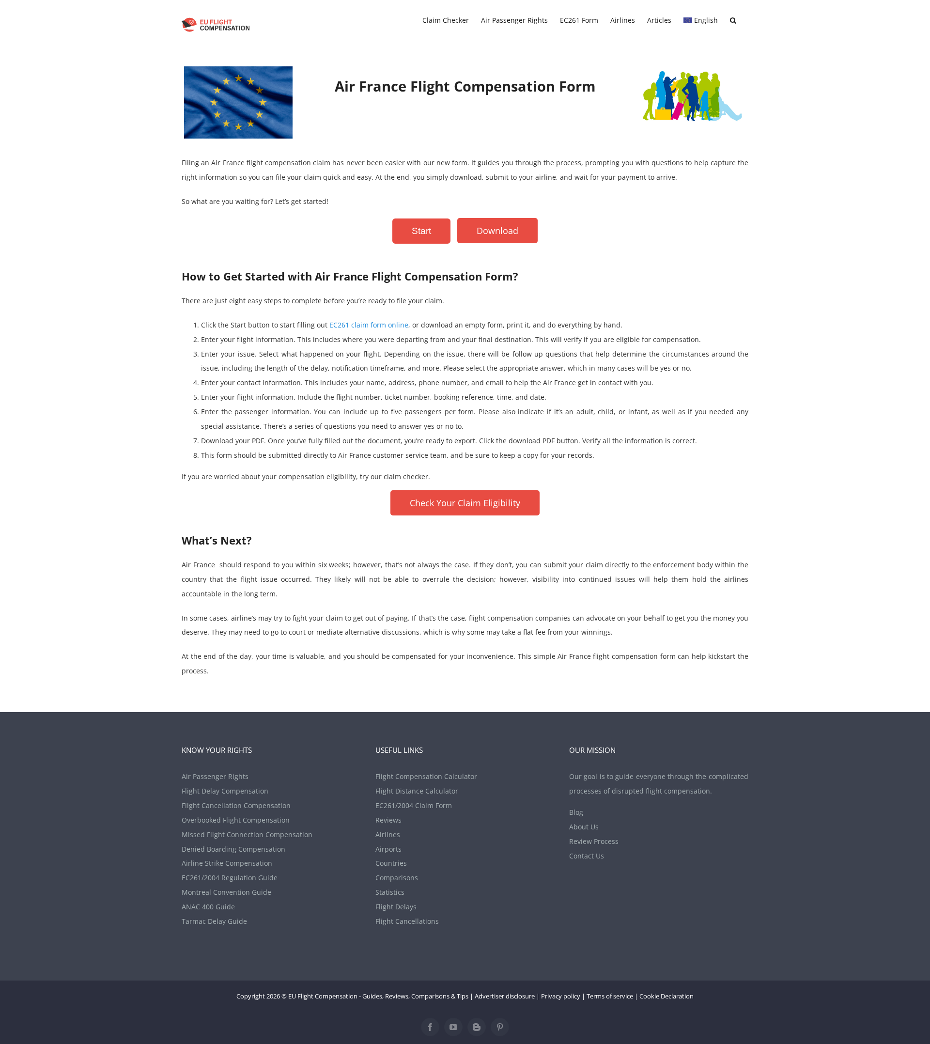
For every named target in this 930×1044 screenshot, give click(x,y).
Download (497, 230)
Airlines (387, 834)
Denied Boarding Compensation (233, 849)
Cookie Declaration (666, 996)
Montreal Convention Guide (226, 892)
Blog (576, 812)
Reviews (388, 820)
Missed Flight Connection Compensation (247, 834)
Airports (388, 849)
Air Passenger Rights (215, 776)
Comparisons (396, 877)
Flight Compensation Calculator (426, 776)
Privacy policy (560, 996)
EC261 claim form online (368, 324)
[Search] (733, 20)
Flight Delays (396, 906)
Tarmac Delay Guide (214, 921)
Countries (391, 863)
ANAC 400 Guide (208, 906)
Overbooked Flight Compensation (236, 820)
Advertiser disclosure (505, 996)
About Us (584, 826)
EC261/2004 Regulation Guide (230, 877)
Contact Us (586, 855)
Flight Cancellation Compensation (236, 805)
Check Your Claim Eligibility (465, 503)
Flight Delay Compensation (225, 790)
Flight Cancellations (407, 921)
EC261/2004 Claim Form (413, 805)
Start (421, 231)
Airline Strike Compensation (227, 863)
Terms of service (610, 996)
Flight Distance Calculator (416, 790)
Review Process (594, 841)
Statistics (389, 892)
